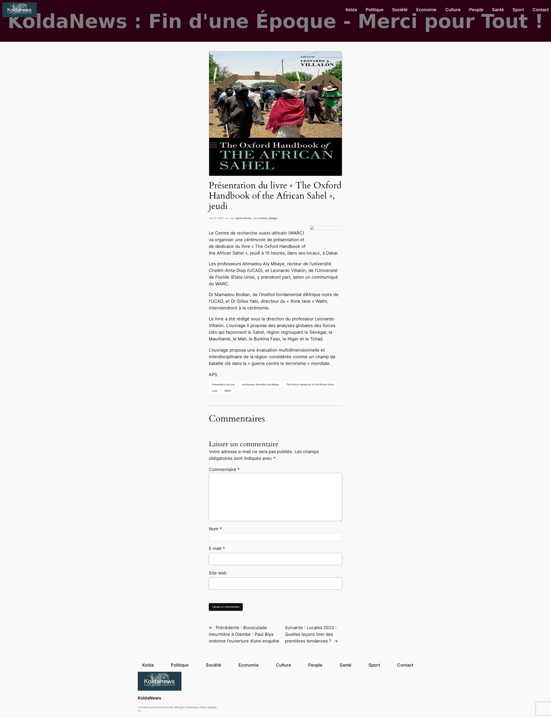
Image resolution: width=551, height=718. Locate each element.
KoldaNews (149, 698)
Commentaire (224, 469)
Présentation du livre (223, 384)
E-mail (217, 548)
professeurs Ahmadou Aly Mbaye (260, 384)
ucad (214, 390)
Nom (215, 528)
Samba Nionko (243, 218)
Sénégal (272, 218)
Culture (263, 218)
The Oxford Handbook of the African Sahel (310, 384)
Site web (218, 573)
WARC (227, 390)
